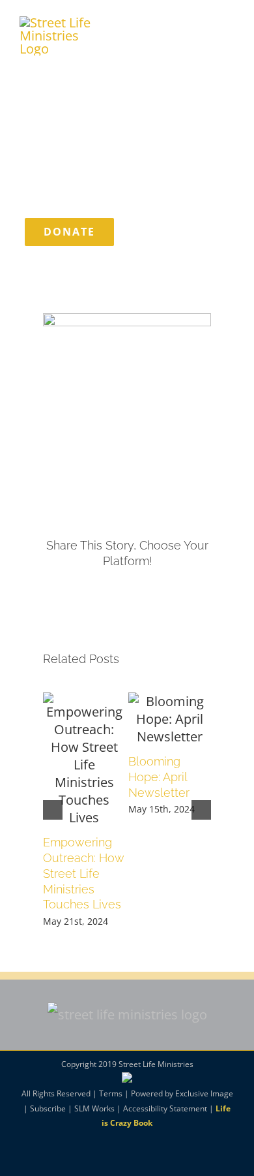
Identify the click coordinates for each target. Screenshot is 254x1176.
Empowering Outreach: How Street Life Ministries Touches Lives (83, 873)
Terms (110, 1093)
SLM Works (94, 1108)
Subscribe (48, 1108)
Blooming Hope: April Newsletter (159, 776)
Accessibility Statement (165, 1108)
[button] (53, 810)
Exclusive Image (204, 1093)
